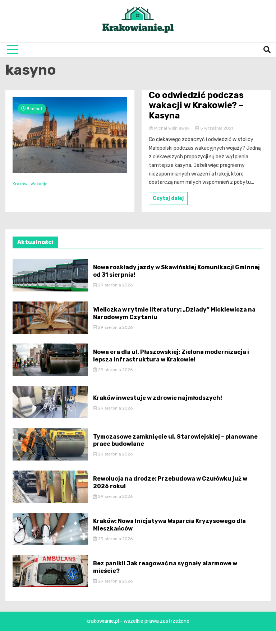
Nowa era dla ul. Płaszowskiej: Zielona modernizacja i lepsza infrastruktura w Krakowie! (171, 356)
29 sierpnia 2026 (115, 285)
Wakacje (39, 183)
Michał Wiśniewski (172, 128)
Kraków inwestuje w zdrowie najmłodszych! (157, 397)
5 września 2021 (216, 128)
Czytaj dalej (168, 198)
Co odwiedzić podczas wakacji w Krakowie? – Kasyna (196, 105)
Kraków (20, 183)
